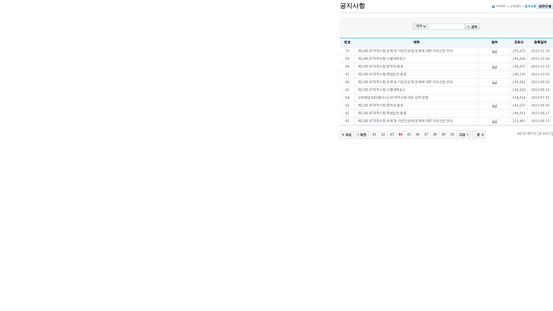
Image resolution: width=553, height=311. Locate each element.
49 (444, 134)
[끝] (479, 134)
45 (409, 134)
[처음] (347, 134)
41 (374, 134)
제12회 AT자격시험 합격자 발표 (380, 105)
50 (452, 134)
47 (426, 134)
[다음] (464, 134)
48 (435, 134)
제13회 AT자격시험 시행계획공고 (382, 90)
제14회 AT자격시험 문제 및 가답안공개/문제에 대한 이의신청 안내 (405, 51)
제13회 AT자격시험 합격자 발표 (380, 67)
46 (418, 134)
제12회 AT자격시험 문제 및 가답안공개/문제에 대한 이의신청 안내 (405, 121)
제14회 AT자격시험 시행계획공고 (382, 59)
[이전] (362, 134)
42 (383, 134)
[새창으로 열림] (545, 6)
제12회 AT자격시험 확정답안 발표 (382, 113)
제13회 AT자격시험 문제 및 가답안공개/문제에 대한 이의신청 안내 (405, 82)
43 (392, 134)
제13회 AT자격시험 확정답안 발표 (382, 74)
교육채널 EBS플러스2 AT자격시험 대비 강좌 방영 (393, 98)
